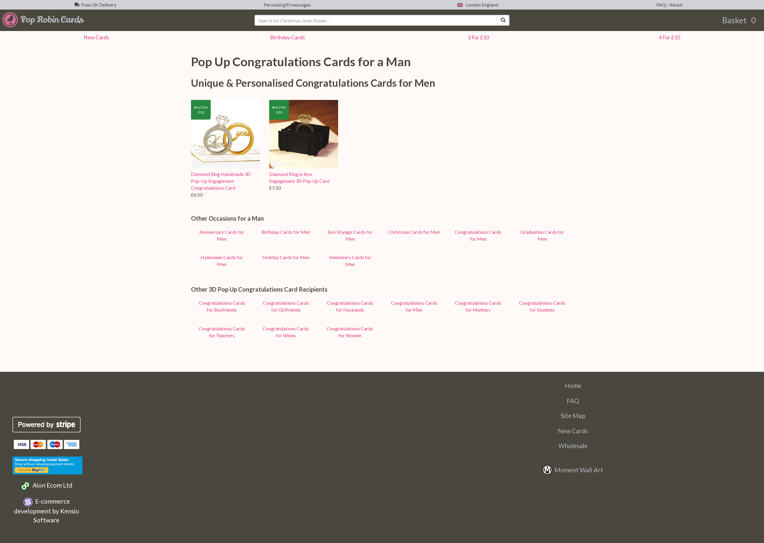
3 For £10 (477, 37)
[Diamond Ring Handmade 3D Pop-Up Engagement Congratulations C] (225, 134)
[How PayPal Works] (47, 464)
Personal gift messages (286, 4)
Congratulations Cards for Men (478, 235)
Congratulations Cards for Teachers (222, 332)
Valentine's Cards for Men (350, 260)
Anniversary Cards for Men (221, 235)
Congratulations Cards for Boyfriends (222, 306)
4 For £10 (668, 37)
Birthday (286, 37)
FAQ (573, 400)
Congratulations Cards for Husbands (350, 306)
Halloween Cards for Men (222, 260)
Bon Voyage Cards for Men (349, 235)
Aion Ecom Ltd (51, 485)
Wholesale (573, 445)
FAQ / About (668, 4)
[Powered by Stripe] (47, 424)
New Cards (573, 430)
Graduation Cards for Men (542, 235)
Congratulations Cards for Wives (286, 332)
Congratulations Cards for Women (350, 332)
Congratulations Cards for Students (542, 306)
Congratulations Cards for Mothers (478, 306)
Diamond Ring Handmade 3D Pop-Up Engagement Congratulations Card (221, 181)
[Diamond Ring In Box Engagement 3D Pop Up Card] (303, 134)
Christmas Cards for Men (414, 232)
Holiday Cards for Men (285, 257)
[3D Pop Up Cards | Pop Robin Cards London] (127, 20)
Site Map (573, 415)
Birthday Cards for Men (285, 232)
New (95, 37)
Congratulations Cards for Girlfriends (286, 306)
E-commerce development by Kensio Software (46, 510)
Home (573, 385)
